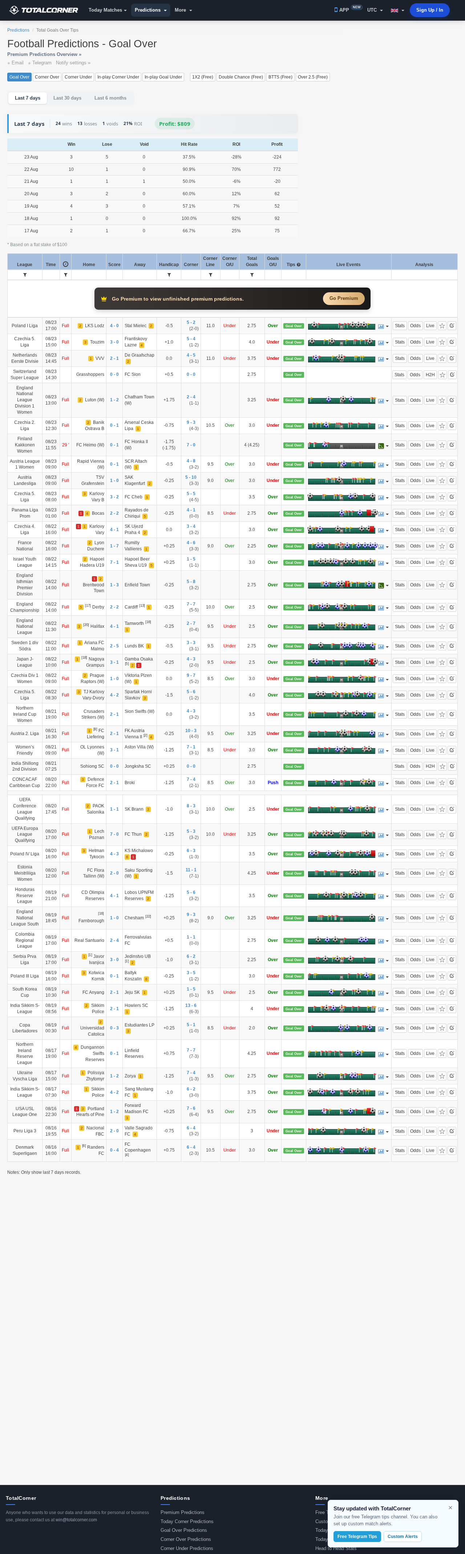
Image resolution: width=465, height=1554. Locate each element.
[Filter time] (65, 275)
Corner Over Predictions (186, 1539)
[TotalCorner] (46, 10)
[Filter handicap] (169, 275)
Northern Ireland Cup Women (24, 714)
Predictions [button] (148, 10)
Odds (415, 325)
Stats (400, 325)
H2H (430, 374)
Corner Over (47, 77)
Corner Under (78, 77)
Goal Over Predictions (184, 1530)
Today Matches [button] (105, 10)
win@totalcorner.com (76, 1519)
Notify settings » (73, 62)
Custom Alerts (403, 1536)
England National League (24, 626)
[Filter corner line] (210, 275)
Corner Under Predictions (187, 1548)
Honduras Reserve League (25, 895)
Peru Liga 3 (24, 1130)
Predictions (18, 30)
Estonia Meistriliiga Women (25, 873)
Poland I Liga (25, 325)
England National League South (25, 917)
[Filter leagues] (24, 275)
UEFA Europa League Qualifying (25, 834)
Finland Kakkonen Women (25, 444)
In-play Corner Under (118, 77)
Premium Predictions (183, 1512)
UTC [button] (372, 10)
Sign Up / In (429, 10)
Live (430, 325)
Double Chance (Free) (241, 77)
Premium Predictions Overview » (44, 54)
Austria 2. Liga (25, 733)
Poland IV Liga (24, 853)
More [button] (181, 10)
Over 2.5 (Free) (313, 77)
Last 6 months (110, 98)
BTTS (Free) (280, 77)
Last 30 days (67, 98)
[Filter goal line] (251, 275)
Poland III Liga (25, 975)
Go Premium (343, 298)
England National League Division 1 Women (25, 399)
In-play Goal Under (163, 77)
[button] (397, 10)
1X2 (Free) (202, 77)
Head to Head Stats (336, 1548)
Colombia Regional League (25, 940)
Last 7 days (27, 98)
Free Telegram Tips (357, 1536)
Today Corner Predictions (187, 1521)
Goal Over (19, 77)
